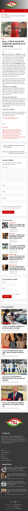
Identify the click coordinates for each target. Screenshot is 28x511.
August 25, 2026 (13, 229)
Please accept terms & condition (11, 294)
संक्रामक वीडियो (10, 138)
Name (4, 185)
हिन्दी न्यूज (15, 138)
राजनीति (15, 254)
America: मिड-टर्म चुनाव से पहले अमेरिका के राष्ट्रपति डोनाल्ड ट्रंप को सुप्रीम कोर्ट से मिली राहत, (17, 257)
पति (4, 118)
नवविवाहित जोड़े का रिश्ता (6, 131)
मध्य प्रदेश (11, 223)
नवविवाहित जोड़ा (17, 129)
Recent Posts (7, 220)
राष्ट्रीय (10, 265)
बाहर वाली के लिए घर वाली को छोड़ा (8, 137)
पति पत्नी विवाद (9, 118)
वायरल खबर (4, 138)
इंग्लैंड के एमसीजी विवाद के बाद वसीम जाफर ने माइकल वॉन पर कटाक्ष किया (14, 146)
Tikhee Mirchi (17, 504)
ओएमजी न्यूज (7, 129)
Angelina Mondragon (17, 49)
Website (4, 198)
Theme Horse (16, 506)
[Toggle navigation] (3, 11)
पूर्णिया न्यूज (4, 135)
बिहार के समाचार (18, 137)
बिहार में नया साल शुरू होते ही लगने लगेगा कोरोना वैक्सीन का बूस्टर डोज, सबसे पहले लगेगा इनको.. (13, 152)
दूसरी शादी (12, 129)
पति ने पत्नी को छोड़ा (15, 132)
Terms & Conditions (6, 460)
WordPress (19, 508)
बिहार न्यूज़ (23, 137)
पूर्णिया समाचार (15, 118)
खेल (10, 244)
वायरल (14, 223)
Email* (3, 288)
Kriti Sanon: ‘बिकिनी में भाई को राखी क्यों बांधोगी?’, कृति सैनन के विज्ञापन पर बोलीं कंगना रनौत (16, 236)
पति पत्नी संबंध (19, 134)
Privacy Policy (4, 458)
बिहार (3, 39)
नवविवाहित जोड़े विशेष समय (17, 131)
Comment (5, 167)
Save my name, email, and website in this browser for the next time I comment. (12, 207)
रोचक (13, 265)
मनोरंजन (10, 233)
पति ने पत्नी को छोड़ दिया (6, 132)
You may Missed (7, 307)
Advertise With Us (5, 452)
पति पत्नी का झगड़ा (5, 134)
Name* (4, 282)
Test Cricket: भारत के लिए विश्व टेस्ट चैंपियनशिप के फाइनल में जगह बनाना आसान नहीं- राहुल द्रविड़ (17, 247)
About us (3, 450)
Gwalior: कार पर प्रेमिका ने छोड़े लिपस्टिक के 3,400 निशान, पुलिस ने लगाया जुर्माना (17, 226)
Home (2, 456)
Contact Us (4, 454)
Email (4, 191)
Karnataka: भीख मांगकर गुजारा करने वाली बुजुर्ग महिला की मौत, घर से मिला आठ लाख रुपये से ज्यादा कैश (17, 268)
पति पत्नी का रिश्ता (13, 134)
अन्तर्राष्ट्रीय (11, 254)
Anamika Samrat (13, 231)
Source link (5, 127)
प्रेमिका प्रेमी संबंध (15, 135)
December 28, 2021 (6, 49)
